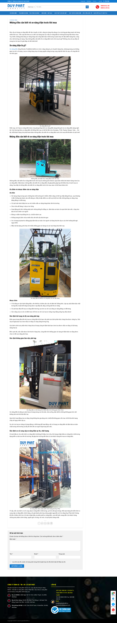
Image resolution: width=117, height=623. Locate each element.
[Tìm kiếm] (87, 6)
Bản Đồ (113, 595)
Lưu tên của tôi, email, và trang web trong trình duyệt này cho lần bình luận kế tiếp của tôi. (39, 562)
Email (36, 554)
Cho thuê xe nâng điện (75, 13)
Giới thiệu (89, 1)
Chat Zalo (113, 600)
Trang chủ (83, 1)
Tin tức (94, 1)
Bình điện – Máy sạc (47, 13)
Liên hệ (100, 1)
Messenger (113, 606)
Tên (11, 554)
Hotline (113, 612)
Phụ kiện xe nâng (23, 13)
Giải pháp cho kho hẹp (60, 13)
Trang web (62, 554)
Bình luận (13, 539)
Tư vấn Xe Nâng (13, 20)
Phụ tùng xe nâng (34, 13)
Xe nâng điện (13, 13)
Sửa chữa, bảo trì (87, 13)
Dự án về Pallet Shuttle (100, 13)
